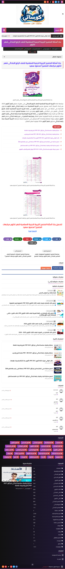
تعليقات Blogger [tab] (46, 268)
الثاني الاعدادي (10, 446)
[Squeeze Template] (62, 566)
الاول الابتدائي (36, 442)
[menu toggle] (62, 2)
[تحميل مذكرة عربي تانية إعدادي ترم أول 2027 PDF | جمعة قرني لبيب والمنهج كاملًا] (58, 370)
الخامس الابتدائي (45, 450)
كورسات (23, 457)
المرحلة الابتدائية (18, 49)
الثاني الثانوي (57, 450)
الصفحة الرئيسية (36, 49)
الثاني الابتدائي (22, 446)
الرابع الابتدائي (27, 49)
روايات (49, 457)
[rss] (45, 2)
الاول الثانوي (14, 442)
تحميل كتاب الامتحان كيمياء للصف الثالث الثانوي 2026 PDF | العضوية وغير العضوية (32, 303)
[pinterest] (48, 2)
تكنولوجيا (58, 457)
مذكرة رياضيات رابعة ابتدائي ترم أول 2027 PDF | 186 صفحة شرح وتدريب (41, 134)
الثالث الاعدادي (45, 446)
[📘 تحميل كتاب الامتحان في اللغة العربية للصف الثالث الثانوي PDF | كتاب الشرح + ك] (60, 313)
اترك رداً (55, 394)
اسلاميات (58, 442)
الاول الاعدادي (25, 442)
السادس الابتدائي (20, 450)
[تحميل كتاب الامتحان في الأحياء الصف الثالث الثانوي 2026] (60, 323)
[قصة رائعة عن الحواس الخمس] (60, 293)
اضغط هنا (32, 231)
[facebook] (58, 2)
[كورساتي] (32, 14)
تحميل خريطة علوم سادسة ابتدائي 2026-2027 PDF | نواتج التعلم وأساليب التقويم (39, 149)
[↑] (32, 564)
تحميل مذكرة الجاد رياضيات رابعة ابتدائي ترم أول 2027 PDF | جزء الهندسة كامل (39, 145)
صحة (42, 457)
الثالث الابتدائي (57, 446)
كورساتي (44, 567)
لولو (57, 399)
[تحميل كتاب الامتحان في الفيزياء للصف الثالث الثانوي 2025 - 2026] (60, 332)
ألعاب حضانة (9, 450)
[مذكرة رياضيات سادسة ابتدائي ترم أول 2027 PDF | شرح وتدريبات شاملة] (58, 347)
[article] (17, 253)
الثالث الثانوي (33, 446)
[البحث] (3, 2)
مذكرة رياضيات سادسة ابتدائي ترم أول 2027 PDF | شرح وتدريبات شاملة (41, 130)
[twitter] (56, 2)
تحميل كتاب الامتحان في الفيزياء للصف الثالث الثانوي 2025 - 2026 (37, 332)
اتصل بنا (59, 559)
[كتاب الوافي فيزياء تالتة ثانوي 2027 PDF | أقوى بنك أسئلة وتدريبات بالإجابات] (58, 363)
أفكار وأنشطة (48, 442)
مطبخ (15, 457)
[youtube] (53, 2)
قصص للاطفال (33, 457)
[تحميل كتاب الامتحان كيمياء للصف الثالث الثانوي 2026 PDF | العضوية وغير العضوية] (60, 303)
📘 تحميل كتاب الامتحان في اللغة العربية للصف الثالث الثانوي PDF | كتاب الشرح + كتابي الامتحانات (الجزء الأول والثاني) (31, 314)
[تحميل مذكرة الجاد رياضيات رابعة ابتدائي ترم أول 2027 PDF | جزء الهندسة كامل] (58, 378)
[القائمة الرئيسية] (4, 30)
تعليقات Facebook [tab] (57, 268)
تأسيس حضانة (18, 453)
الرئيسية (57, 30)
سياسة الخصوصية (56, 555)
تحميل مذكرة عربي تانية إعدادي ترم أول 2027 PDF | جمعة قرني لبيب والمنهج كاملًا (38, 142)
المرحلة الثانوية (30, 453)
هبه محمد (55, 390)
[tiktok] (50, 2)
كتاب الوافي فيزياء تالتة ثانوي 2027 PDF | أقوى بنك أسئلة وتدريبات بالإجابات (40, 138)
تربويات (9, 453)
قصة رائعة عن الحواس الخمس (47, 293)
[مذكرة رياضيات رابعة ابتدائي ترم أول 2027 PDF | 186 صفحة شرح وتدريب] (58, 355)
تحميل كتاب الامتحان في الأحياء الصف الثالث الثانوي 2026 (40, 323)
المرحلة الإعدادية (43, 453)
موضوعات (6, 457)
